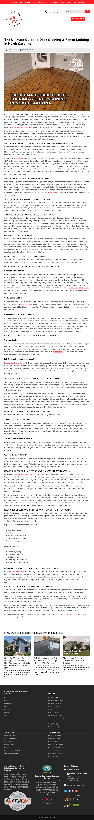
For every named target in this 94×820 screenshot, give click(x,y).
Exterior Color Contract (54, 759)
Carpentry (51, 721)
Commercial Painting (9, 735)
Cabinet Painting (52, 709)
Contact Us (7, 715)
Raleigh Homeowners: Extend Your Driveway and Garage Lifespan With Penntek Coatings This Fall (47, 662)
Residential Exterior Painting (55, 703)
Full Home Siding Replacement (56, 727)
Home (5, 697)
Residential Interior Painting (55, 700)
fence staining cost (36, 474)
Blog (5, 706)
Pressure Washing (53, 712)
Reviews (6, 712)
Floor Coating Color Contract (55, 753)
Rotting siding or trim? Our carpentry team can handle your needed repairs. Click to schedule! (47, 2)
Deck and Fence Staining (55, 706)
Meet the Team (8, 703)
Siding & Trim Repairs (54, 724)
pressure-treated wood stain (79, 288)
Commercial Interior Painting (11, 738)
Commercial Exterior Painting (12, 741)
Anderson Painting (28, 49)
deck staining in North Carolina (22, 127)
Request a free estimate (65, 614)
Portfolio (6, 709)
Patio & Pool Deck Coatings (55, 744)
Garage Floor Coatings (54, 738)
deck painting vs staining (16, 363)
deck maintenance (15, 571)
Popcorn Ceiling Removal (55, 715)
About (5, 700)
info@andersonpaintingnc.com (76, 785)
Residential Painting (53, 697)
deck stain (19, 158)
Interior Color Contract (53, 756)
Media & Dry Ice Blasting (11, 753)
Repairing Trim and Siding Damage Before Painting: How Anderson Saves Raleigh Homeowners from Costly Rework (17, 663)
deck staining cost (20, 474)
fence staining (53, 192)
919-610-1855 (55, 12)
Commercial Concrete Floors (56, 747)
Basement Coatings (53, 741)
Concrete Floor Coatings (54, 735)
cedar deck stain (26, 304)
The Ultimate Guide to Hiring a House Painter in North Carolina (75, 660)
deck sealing (59, 351)
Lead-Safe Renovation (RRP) (56, 718)
